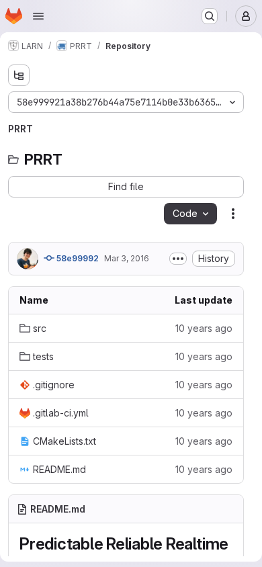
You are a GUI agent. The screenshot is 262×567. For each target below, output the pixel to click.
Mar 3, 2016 (126, 258)
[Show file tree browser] (19, 75)
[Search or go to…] (210, 16)
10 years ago (203, 328)
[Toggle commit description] (178, 259)
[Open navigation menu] (38, 16)
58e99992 (76, 258)
